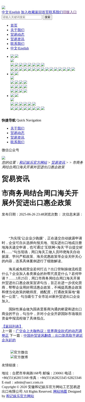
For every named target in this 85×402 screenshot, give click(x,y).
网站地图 (60, 391)
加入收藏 (28, 12)
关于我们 (17, 30)
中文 (5, 12)
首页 (13, 25)
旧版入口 (70, 12)
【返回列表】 (12, 326)
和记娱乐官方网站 (33, 162)
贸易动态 (17, 34)
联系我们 (56, 12)
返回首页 (42, 12)
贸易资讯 (17, 39)
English (15, 12)
